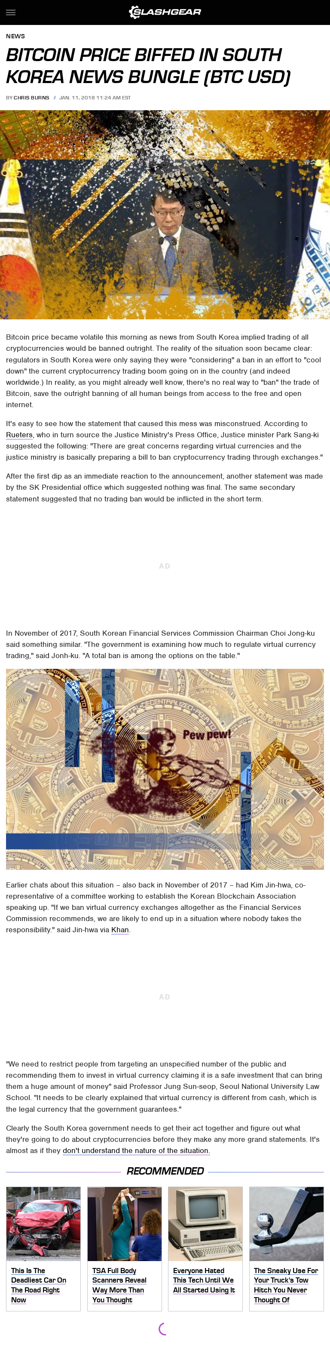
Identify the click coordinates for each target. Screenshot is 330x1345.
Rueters (19, 434)
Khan (120, 929)
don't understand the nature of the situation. (136, 1150)
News (15, 37)
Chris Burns (31, 98)
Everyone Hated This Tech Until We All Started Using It (204, 1280)
